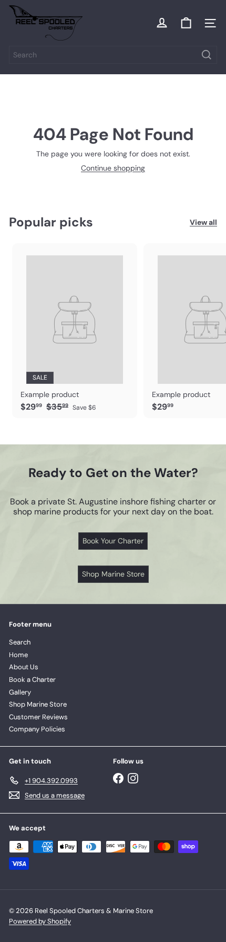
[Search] (206, 55)
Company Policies (37, 729)
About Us (23, 666)
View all (203, 222)
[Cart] (186, 23)
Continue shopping (113, 168)
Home (18, 654)
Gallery (20, 692)
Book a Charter (32, 679)
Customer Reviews (38, 716)
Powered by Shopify (40, 921)
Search (19, 642)
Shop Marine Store (38, 704)
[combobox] (113, 55)
